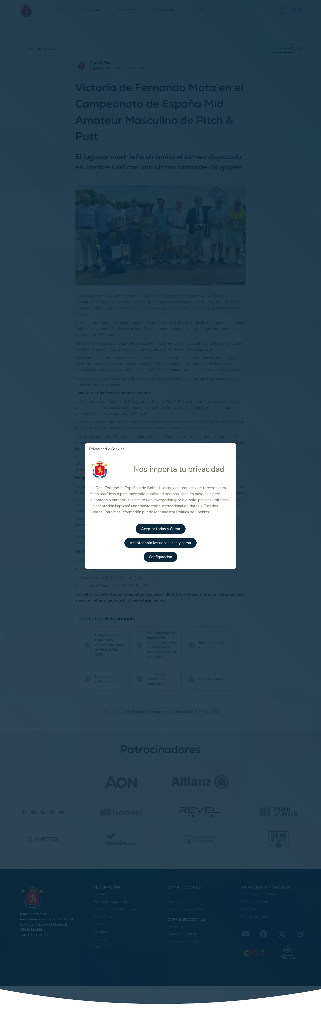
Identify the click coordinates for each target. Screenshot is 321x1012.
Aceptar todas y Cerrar (160, 529)
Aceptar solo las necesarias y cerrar (160, 543)
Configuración (160, 557)
